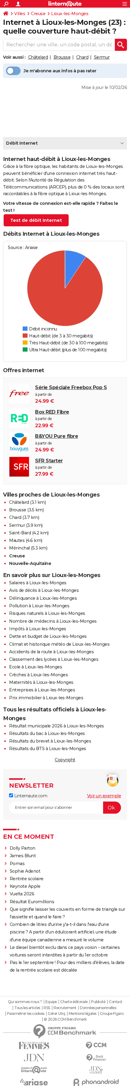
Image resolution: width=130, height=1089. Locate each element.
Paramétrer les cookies (25, 1014)
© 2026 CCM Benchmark (65, 1019)
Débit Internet (21, 143)
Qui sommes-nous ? (25, 1002)
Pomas (17, 863)
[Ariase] (34, 1082)
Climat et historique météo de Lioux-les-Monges (59, 644)
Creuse (38, 13)
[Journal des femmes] (34, 1045)
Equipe (51, 1002)
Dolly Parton (22, 848)
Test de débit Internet (36, 220)
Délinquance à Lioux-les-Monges (43, 598)
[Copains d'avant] (34, 1070)
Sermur (102, 57)
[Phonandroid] (96, 1082)
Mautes (16, 540)
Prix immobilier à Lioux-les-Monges (46, 697)
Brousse (62, 57)
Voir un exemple (104, 796)
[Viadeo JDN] (96, 1070)
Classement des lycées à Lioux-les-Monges (53, 659)
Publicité (98, 1002)
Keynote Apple (25, 886)
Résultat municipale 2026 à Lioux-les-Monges (56, 726)
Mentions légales (82, 1014)
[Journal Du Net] (34, 1057)
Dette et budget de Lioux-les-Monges (48, 636)
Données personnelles (98, 1008)
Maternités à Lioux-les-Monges (41, 682)
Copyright (65, 760)
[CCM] (96, 1045)
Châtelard (38, 57)
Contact (115, 1002)
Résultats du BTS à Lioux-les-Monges (47, 748)
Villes (19, 13)
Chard (82, 57)
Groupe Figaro (112, 1014)
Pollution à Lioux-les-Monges (39, 605)
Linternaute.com (30, 796)
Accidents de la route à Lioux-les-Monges (51, 651)
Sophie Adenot (25, 871)
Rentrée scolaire (27, 878)
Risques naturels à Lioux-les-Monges (47, 613)
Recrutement (65, 1008)
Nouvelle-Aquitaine (30, 563)
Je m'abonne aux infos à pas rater (60, 71)
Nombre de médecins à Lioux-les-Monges (53, 621)
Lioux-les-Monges (69, 13)
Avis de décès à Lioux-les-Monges (44, 590)
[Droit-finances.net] (96, 1058)
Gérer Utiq (56, 1014)
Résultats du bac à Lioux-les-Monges (47, 733)
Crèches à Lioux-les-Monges (38, 674)
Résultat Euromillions (32, 901)
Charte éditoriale (74, 1002)
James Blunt (23, 855)
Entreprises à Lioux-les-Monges (42, 690)
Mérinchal (19, 548)
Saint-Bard (20, 533)
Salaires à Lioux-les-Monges (38, 583)
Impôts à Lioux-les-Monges (37, 628)
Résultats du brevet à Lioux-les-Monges (50, 741)
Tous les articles (27, 1008)
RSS (47, 1008)
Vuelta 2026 (22, 894)
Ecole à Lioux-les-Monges (35, 667)
